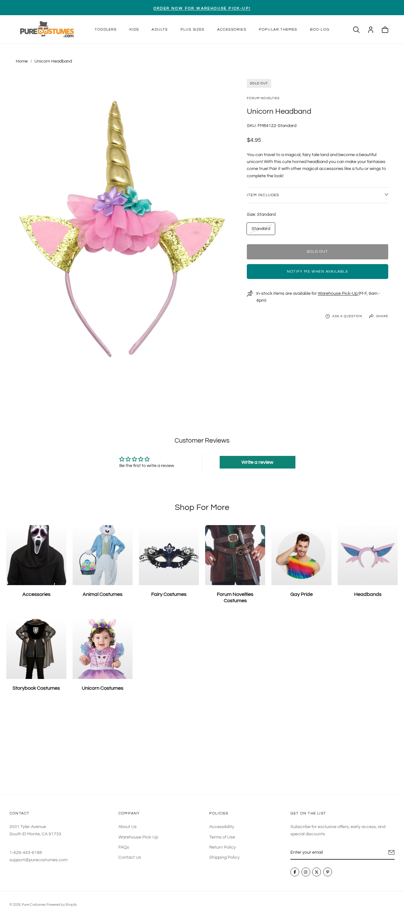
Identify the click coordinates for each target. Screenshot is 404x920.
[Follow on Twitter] (316, 872)
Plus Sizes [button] (193, 29)
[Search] (356, 30)
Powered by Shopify (61, 904)
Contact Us (129, 857)
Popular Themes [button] (278, 29)
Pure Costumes (33, 904)
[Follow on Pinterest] (327, 872)
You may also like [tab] (202, 748)
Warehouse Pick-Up (338, 293)
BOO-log (320, 29)
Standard (260, 230)
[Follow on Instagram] (305, 872)
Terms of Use (222, 837)
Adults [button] (160, 29)
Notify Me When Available (317, 271)
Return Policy (222, 847)
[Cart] (385, 30)
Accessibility (221, 827)
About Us (127, 827)
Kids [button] (134, 29)
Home (22, 61)
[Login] (370, 30)
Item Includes (263, 195)
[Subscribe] (392, 852)
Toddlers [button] (106, 29)
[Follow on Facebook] (294, 872)
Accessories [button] (231, 29)
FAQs (123, 847)
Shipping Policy (224, 857)
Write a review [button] (257, 462)
